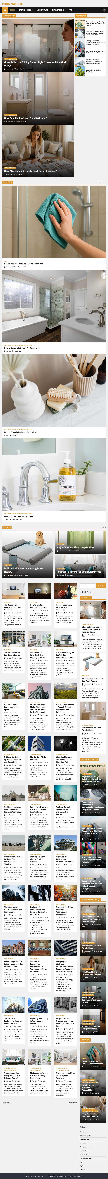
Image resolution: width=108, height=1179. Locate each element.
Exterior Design (58, 10)
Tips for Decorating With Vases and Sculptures (64, 607)
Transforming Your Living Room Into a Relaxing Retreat (12, 1075)
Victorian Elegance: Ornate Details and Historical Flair (64, 759)
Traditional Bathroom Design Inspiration (91, 1027)
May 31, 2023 (18, 519)
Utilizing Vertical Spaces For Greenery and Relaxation (12, 759)
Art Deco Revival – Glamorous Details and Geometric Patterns (63, 811)
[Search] (104, 10)
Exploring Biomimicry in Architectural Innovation (39, 1021)
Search (100, 586)
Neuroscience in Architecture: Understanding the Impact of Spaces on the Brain (95, 33)
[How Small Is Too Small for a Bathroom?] (93, 711)
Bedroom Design (85, 1139)
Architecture (42, 10)
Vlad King (8, 267)
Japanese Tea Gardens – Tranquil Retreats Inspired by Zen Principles (65, 708)
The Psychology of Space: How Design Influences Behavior (95, 52)
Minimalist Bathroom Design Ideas (18, 516)
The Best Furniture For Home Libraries (12, 653)
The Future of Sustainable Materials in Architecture (13, 1021)
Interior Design (25, 10)
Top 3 (81, 1166)
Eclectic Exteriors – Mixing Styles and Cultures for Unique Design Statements (38, 708)
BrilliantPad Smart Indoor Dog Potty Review (23, 570)
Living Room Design (10, 1070)
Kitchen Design (84, 1154)
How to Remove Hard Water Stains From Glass (23, 264)
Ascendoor (62, 1176)
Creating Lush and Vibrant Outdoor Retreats (37, 859)
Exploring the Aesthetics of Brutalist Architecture (65, 859)
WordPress (80, 1176)
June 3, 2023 (17, 351)
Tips (70, 10)
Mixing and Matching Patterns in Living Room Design (39, 1075)
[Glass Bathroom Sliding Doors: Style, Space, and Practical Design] (93, 610)
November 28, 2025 (22, 122)
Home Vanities (12, 3)
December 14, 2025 (22, 69)
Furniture (8, 565)
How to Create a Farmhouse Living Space (11, 707)
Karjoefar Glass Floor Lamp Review (75, 547)
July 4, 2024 (70, 575)
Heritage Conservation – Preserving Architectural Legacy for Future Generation (95, 42)
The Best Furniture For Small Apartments (79, 571)
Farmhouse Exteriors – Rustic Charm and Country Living (39, 809)
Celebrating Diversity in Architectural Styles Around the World (13, 964)
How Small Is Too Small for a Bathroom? (25, 118)
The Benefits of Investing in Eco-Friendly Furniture (37, 655)
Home (12, 10)
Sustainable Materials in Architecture (93, 71)
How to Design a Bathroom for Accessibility (22, 348)
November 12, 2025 (74, 551)
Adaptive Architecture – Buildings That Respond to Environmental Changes (94, 61)
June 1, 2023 (17, 435)
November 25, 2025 (20, 267)
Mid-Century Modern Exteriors (38, 758)
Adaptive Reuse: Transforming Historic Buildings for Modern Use (65, 1022)
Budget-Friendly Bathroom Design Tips (20, 432)
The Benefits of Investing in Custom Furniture (12, 607)
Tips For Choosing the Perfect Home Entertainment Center (65, 655)
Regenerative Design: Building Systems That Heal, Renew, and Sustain (95, 23)
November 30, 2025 (22, 575)
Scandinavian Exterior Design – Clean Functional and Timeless (13, 860)
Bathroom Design (11, 59)
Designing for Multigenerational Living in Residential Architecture (38, 911)
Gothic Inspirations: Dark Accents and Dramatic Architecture (13, 809)
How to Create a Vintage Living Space (38, 606)
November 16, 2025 (22, 174)
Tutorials (82, 1169)
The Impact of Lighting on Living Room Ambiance (65, 1075)
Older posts (6, 1102)
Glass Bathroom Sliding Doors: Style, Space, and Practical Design (35, 64)
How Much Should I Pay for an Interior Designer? (30, 171)
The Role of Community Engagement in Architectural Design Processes (38, 966)
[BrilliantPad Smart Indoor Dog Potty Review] (93, 662)
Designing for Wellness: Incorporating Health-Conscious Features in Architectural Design (65, 966)
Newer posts (72, 1102)
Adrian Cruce (10, 69)
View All (102, 182)
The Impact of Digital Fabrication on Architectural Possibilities (64, 911)
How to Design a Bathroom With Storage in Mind (92, 1000)
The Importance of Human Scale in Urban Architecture (13, 909)
